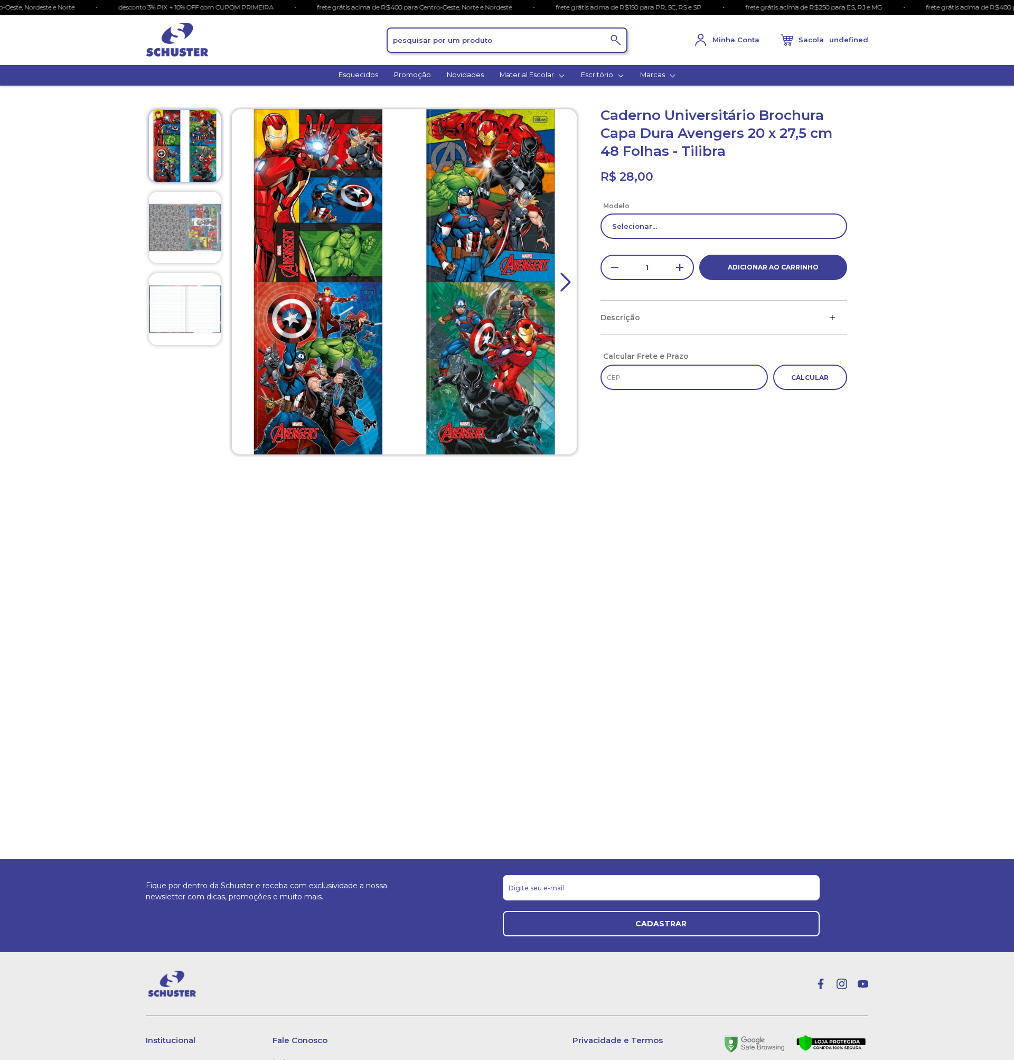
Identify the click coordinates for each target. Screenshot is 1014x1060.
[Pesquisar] (616, 40)
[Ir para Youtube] (863, 984)
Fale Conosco (300, 1040)
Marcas (653, 74)
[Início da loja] (266, 40)
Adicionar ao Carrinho (773, 267)
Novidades (465, 74)
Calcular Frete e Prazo (646, 356)
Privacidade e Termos (617, 1040)
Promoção (412, 74)
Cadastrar (661, 923)
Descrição (620, 317)
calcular (810, 378)
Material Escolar (528, 74)
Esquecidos (358, 74)
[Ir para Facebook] (820, 984)
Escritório (598, 74)
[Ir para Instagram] (842, 984)
